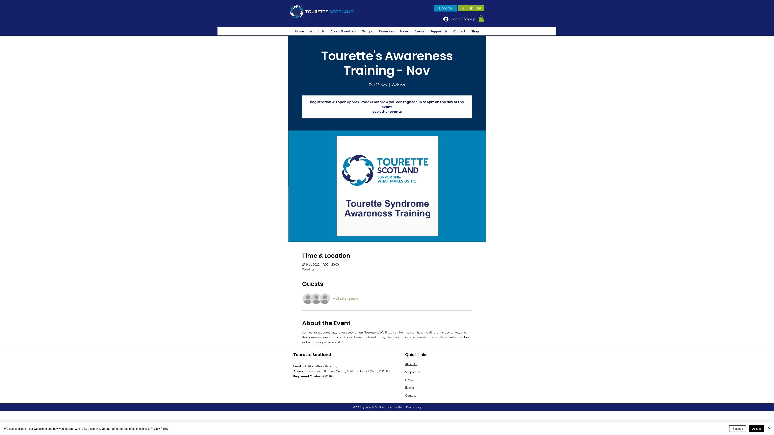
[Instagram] (479, 8)
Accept (756, 429)
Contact (410, 395)
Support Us (412, 372)
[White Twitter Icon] (471, 8)
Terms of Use (395, 407)
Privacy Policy (159, 429)
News (409, 380)
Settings (738, 429)
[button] (481, 18)
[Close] (769, 428)
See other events (387, 111)
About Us (411, 364)
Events (409, 387)
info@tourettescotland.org (320, 366)
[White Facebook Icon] (463, 8)
